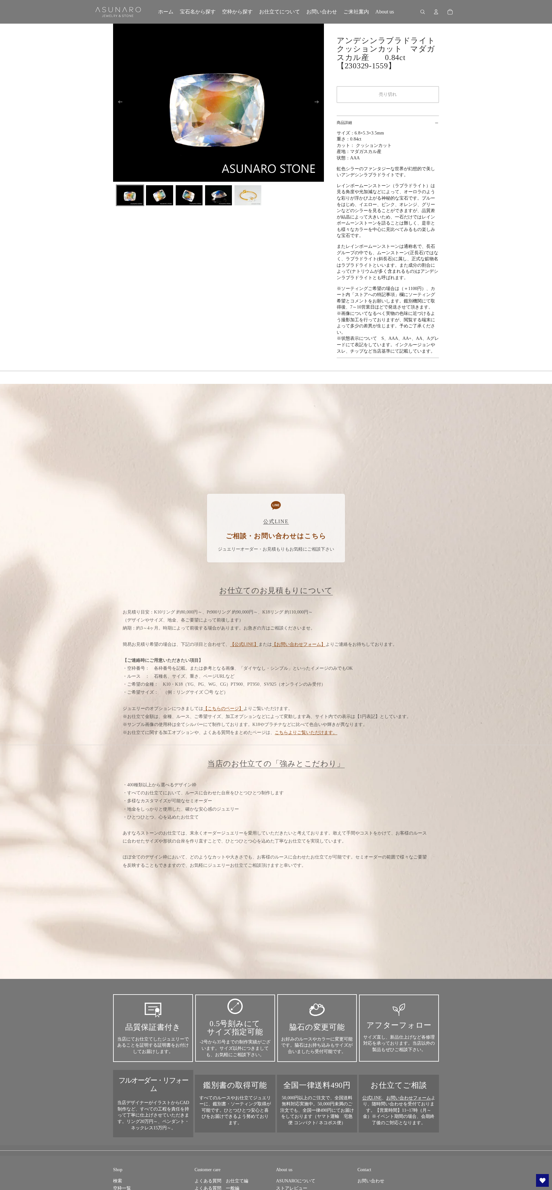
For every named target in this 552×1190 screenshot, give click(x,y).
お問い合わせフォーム (408, 1097)
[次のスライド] (318, 103)
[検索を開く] (423, 12)
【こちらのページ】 (223, 708)
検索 (117, 1181)
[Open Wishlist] (542, 1180)
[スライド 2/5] (159, 195)
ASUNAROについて (295, 1181)
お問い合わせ (370, 1181)
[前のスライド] (118, 103)
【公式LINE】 (244, 644)
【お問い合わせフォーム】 (299, 644)
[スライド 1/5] (130, 195)
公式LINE (372, 1097)
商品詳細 (344, 122)
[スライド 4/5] (218, 195)
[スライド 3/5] (189, 195)
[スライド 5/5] (247, 195)
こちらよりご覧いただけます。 (306, 732)
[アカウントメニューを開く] (436, 12)
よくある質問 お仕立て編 (221, 1181)
